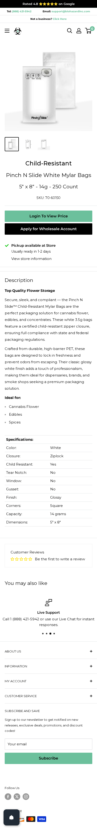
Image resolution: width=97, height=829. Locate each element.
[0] (88, 31)
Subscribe (48, 758)
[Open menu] (7, 31)
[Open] (12, 817)
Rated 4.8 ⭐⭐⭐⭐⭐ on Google (49, 4)
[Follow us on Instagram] (26, 796)
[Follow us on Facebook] (8, 796)
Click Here (59, 19)
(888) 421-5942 (21, 11)
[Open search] (69, 30)
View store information (31, 258)
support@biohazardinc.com (71, 11)
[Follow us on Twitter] (17, 796)
